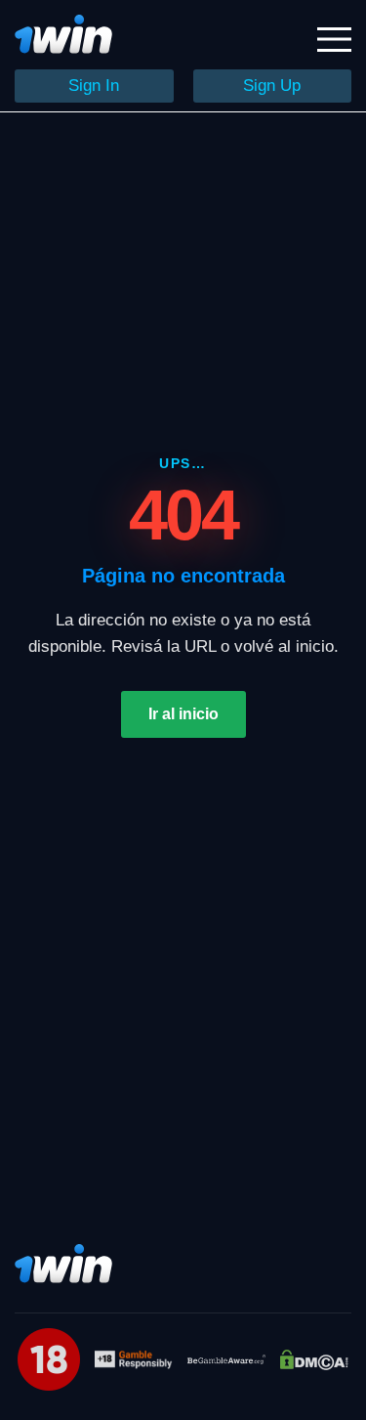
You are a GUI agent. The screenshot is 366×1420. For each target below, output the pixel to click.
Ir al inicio (183, 714)
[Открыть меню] (334, 39)
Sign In (93, 85)
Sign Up (272, 85)
